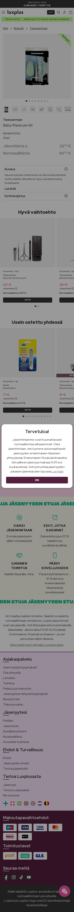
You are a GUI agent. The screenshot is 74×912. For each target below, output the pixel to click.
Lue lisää (57, 471)
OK (37, 480)
